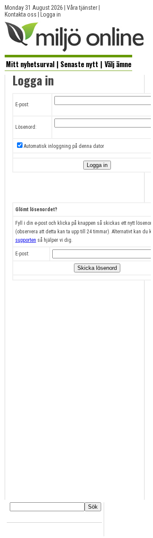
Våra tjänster (82, 7)
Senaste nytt (79, 64)
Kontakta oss (21, 14)
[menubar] (68, 63)
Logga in (50, 14)
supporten (25, 240)
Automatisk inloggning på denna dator (64, 146)
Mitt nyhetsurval (30, 64)
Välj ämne (118, 64)
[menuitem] (30, 63)
